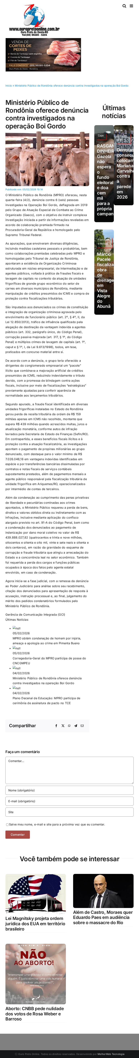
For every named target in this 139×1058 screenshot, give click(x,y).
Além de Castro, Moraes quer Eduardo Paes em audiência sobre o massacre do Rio (103, 917)
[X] (63, 725)
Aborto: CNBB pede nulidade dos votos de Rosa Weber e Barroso (34, 1014)
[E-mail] (82, 725)
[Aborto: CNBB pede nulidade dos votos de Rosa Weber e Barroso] (35, 946)
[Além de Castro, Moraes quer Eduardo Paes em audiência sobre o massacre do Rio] (103, 876)
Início (8, 85)
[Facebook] (56, 725)
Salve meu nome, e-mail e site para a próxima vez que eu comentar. (57, 824)
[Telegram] (75, 725)
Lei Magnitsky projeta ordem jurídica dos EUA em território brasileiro (35, 924)
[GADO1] (47, 131)
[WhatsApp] (69, 725)
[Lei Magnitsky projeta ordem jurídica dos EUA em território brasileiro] (35, 876)
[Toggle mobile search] (124, 6)
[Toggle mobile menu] (132, 6)
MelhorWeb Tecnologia (111, 1054)
